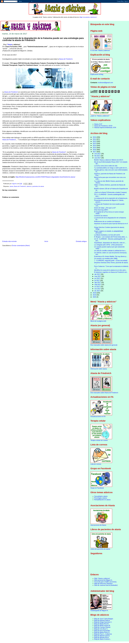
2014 (95, 145)
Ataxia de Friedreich (66, 59)
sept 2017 (97, 284)
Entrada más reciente (9, 241)
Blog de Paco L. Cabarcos (103, 634)
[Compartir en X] (28, 184)
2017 (95, 152)
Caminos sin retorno (101, 215)
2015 (95, 147)
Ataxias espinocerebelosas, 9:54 (105, 127)
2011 (94, 139)
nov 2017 (97, 288)
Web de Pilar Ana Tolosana (103, 583)
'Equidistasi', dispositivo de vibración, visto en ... (110, 243)
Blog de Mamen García (102, 636)
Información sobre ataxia (98, 369)
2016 (95, 149)
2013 (95, 143)
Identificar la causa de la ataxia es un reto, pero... (110, 270)
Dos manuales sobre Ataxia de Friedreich (104, 392)
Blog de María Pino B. (101, 624)
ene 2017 (97, 153)
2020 (95, 297)
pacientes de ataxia (38, 186)
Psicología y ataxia (100, 498)
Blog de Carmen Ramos (102, 627)
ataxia (11, 186)
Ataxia (10, 44)
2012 (95, 141)
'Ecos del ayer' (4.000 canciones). (105, 582)
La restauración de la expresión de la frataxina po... (111, 198)
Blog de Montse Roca (101, 637)
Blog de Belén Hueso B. (102, 625)
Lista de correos (95, 464)
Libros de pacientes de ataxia (100, 549)
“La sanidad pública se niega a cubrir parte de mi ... (111, 168)
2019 (95, 295)
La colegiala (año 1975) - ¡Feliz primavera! (108, 245)
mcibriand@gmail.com (105, 82)
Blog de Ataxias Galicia (102, 620)
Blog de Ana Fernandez (102, 630)
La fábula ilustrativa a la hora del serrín (107, 235)
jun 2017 (97, 278)
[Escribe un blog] (26, 184)
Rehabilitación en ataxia (102, 499)
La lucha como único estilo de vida (105, 166)
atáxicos (29, 186)
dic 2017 (97, 291)
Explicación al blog (96, 74)
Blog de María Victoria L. (102, 639)
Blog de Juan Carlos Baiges (103, 619)
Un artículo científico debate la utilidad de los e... (110, 250)
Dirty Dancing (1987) (101, 210)
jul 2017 (97, 280)
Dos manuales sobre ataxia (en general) (103, 345)
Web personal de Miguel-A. (103, 580)
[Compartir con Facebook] (30, 184)
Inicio (46, 241)
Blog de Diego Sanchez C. (103, 622)
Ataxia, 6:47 (98, 124)
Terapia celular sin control (99, 440)
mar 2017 (97, 158)
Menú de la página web (98, 321)
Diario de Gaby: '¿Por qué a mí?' (105, 208)
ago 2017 (97, 282)
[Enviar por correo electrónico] (24, 184)
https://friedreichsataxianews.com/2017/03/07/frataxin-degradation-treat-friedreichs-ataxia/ (45, 177)
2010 (95, 137)
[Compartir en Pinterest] (31, 184)
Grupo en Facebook (97, 488)
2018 (95, 293)
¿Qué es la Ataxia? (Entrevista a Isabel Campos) (110, 192)
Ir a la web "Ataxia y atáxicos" (100, 50)
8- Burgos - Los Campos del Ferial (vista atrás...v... (111, 237)
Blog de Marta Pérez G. (102, 632)
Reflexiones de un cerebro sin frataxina (107, 221)
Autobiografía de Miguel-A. (99, 610)
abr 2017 (97, 274)
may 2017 (97, 276)
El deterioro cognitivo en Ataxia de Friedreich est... (111, 272)
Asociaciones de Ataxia (98, 525)
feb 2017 (97, 156)
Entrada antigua (81, 241)
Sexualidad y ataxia (100, 496)
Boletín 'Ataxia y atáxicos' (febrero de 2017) (108, 160)
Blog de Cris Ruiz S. (101, 629)
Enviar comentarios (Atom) (21, 245)
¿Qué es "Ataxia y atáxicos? (99, 116)
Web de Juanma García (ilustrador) (106, 585)
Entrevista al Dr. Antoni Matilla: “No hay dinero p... (110, 256)
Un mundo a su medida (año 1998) (105, 258)
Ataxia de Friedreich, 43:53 (103, 126)
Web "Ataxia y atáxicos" (102, 578)
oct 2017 (97, 286)
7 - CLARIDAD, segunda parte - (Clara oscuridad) (110, 260)
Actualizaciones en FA (97, 416)
